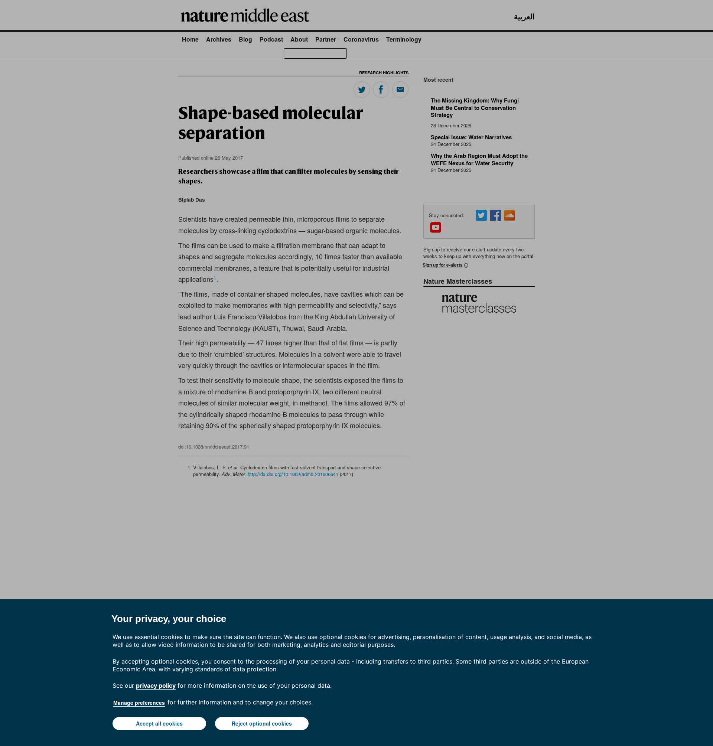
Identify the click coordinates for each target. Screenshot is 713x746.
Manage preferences (139, 702)
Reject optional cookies (262, 723)
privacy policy (156, 685)
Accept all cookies (159, 723)
